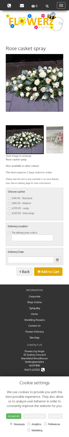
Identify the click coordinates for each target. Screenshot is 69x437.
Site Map (34, 337)
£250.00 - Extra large (23, 213)
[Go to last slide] (10, 138)
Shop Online (34, 302)
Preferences (54, 424)
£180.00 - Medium (21, 203)
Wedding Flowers (34, 319)
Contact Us (34, 325)
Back (25, 271)
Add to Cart (49, 271)
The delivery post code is (24, 232)
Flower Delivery (34, 331)
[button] (25, 139)
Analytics (36, 424)
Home (34, 313)
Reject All (55, 416)
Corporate (34, 296)
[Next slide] (58, 138)
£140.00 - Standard (22, 198)
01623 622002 (32, 369)
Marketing (36, 430)
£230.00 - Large (20, 208)
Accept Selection (34, 416)
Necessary (19, 424)
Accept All (13, 416)
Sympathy (34, 308)
